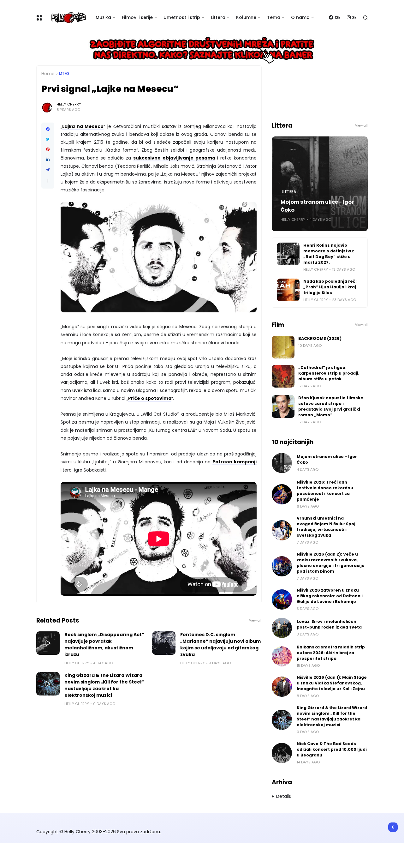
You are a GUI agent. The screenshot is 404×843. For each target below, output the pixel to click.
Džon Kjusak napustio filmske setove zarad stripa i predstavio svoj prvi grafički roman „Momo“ (330, 406)
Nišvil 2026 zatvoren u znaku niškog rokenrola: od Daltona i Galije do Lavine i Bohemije (330, 595)
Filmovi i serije (137, 17)
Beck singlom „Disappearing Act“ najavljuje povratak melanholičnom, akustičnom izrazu (104, 644)
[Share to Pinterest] (48, 149)
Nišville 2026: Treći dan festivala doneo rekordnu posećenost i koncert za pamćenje (325, 490)
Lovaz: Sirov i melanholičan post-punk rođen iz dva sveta (329, 624)
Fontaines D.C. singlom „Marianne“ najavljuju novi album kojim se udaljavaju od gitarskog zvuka (220, 644)
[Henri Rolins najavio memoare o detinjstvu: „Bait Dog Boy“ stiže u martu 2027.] (288, 254)
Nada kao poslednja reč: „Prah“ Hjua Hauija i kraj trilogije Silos (330, 287)
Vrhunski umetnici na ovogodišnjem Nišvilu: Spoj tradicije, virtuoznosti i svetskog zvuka (326, 526)
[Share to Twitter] (48, 139)
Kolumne (246, 17)
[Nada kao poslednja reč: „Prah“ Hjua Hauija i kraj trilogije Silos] (288, 290)
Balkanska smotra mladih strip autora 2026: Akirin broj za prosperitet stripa (331, 652)
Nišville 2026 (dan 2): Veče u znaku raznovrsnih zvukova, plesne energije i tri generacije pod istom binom (331, 562)
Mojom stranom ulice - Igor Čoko (317, 206)
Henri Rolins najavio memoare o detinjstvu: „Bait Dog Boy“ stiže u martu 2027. (328, 254)
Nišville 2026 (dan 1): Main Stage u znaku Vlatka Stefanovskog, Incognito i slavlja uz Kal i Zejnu (332, 683)
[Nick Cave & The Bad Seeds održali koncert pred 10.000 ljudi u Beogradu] (282, 753)
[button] (48, 181)
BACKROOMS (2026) (320, 338)
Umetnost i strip (181, 17)
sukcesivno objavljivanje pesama (174, 158)
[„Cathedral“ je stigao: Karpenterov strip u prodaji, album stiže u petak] (283, 376)
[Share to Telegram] (48, 170)
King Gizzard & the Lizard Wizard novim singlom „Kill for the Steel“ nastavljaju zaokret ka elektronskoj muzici (104, 685)
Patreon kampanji (234, 462)
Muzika (103, 17)
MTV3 (64, 73)
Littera (218, 17)
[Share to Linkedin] (48, 159)
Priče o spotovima (149, 398)
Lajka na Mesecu (83, 126)
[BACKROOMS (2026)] (283, 347)
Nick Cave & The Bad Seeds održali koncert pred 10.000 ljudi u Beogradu (332, 749)
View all (255, 620)
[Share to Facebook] (48, 129)
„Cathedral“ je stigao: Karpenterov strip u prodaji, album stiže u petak (328, 373)
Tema (273, 17)
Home (48, 73)
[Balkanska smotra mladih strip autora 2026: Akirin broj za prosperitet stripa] (282, 656)
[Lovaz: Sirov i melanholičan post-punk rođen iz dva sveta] (282, 628)
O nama (300, 17)
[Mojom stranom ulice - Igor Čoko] (282, 463)
